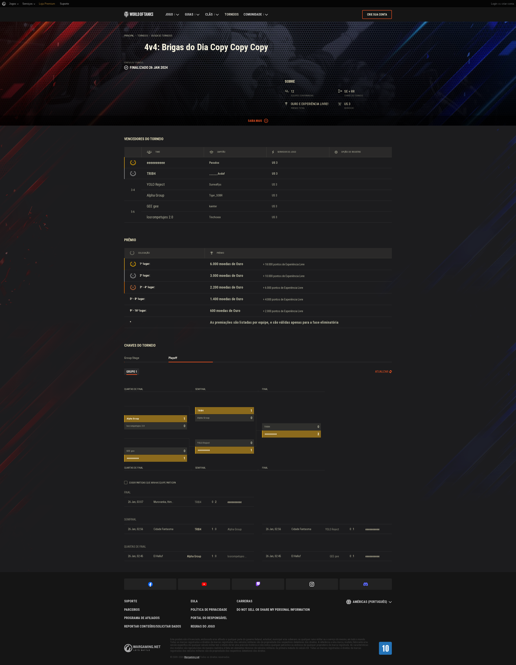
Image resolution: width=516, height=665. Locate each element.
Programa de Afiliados (142, 618)
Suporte (130, 601)
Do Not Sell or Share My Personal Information (273, 610)
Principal (129, 35)
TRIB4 (151, 173)
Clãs (209, 14)
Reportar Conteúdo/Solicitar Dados (152, 626)
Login (494, 3)
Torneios (232, 14)
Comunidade (252, 14)
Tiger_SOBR (216, 195)
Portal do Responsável (209, 618)
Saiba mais (255, 120)
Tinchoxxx (215, 217)
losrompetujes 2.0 (160, 217)
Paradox (214, 162)
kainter (213, 206)
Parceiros (132, 610)
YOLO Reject (156, 184)
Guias (189, 14)
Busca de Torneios (161, 35)
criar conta (508, 3)
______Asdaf (217, 173)
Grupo (131, 371)
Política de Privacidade (209, 610)
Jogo (169, 14)
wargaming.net (142, 648)
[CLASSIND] (385, 648)
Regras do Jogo (203, 626)
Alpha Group (155, 195)
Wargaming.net (191, 657)
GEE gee (153, 206)
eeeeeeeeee (156, 163)
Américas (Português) (370, 602)
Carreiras (244, 601)
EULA (194, 601)
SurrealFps (215, 184)
